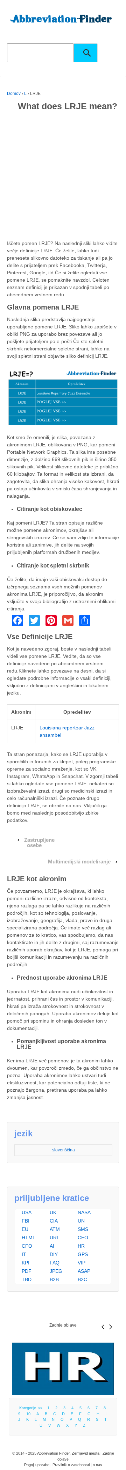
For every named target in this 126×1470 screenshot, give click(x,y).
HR (81, 1246)
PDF (26, 1271)
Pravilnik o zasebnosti (71, 1465)
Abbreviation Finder (53, 1453)
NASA (84, 1212)
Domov (14, 93)
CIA (54, 1221)
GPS (83, 1254)
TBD (26, 1279)
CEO (83, 1237)
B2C (82, 1279)
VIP (81, 1262)
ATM (55, 1229)
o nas (97, 1465)
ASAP (84, 1271)
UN (81, 1221)
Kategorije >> (31, 1408)
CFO (27, 1246)
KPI (25, 1262)
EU (25, 1229)
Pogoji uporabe (36, 1465)
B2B (54, 1279)
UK (53, 1212)
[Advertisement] (63, 177)
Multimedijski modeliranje (79, 861)
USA (26, 1212)
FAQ (54, 1262)
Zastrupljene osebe (39, 842)
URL (54, 1237)
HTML (28, 1237)
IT (24, 1254)
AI (52, 1246)
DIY (54, 1254)
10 (28, 1414)
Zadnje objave (63, 1325)
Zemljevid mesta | (87, 1453)
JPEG (56, 1271)
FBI (25, 1221)
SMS (83, 1229)
